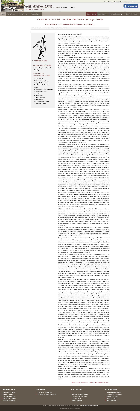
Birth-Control (39, 95)
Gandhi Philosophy (116, 14)
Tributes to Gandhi (8, 394)
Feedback (110, 1)
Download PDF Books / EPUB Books (47, 394)
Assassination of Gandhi (9, 392)
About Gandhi (102, 14)
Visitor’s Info (23, 14)
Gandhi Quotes (91, 14)
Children (37, 93)
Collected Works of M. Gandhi (80, 394)
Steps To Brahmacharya (42, 83)
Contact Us (117, 1)
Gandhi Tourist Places (112, 396)
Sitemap (96, 405)
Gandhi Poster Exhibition (9, 398)
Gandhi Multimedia (131, 14)
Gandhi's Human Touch (9, 396)
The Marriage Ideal (40, 91)
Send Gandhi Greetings (9, 400)
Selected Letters (76, 398)
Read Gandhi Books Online (45, 392)
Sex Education (39, 99)
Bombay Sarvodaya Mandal (87, 405)
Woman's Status (40, 97)
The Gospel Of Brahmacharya (44, 89)
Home (105, 1)
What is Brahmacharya (42, 81)
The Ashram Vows (40, 104)
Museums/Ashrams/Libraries (114, 394)
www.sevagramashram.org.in (128, 1)
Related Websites (111, 400)
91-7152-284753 (70, 7)
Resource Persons (111, 398)
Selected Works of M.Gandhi (79, 396)
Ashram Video (35, 14)
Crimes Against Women (42, 101)
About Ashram (11, 14)
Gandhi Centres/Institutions (114, 392)
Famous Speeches (77, 400)
